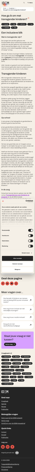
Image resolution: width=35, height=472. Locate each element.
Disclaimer (4, 470)
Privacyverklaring (6, 467)
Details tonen (26, 253)
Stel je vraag (5, 421)
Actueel (3, 435)
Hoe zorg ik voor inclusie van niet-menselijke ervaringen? (14, 309)
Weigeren (17, 269)
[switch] (30, 235)
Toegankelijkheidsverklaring (10, 464)
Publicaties (4, 409)
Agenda (3, 404)
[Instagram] (8, 447)
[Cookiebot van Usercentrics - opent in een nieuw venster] (25, 201)
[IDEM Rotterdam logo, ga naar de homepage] (5, 2)
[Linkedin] (3, 447)
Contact (3, 432)
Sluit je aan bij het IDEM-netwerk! (11, 418)
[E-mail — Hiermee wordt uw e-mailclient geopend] (12, 283)
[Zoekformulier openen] (24, 2)
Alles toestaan (17, 258)
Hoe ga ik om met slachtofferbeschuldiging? (11, 325)
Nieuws (3, 407)
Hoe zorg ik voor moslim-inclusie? (14, 317)
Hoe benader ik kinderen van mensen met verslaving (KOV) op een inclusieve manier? (15, 300)
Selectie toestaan (17, 264)
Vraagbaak (12, 8)
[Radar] (17, 452)
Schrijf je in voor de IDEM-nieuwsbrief (13, 423)
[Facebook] (12, 447)
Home (4, 8)
